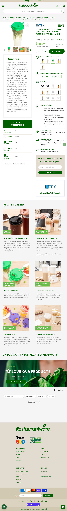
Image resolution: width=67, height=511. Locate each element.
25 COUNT (45, 76)
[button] (3, 5)
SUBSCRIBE (47, 495)
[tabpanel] (33, 408)
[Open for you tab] (63, 507)
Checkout (43, 455)
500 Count (60, 73)
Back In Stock (45, 457)
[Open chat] (4, 506)
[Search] (62, 11)
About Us (18, 480)
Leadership (19, 483)
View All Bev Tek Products (50, 193)
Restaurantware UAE (22, 474)
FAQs (17, 457)
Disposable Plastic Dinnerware (23, 18)
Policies (18, 455)
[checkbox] (51, 396)
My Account (44, 452)
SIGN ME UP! (50, 172)
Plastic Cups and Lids (38, 18)
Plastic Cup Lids (49, 18)
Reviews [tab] (58, 390)
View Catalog (45, 474)
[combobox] (33, 11)
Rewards (18, 460)
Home (4, 18)
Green (57, 57)
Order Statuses (20, 452)
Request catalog (46, 477)
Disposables (11, 18)
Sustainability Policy (22, 471)
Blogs (18, 477)
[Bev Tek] (41, 26)
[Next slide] (30, 50)
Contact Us (44, 471)
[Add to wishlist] (60, 6)
